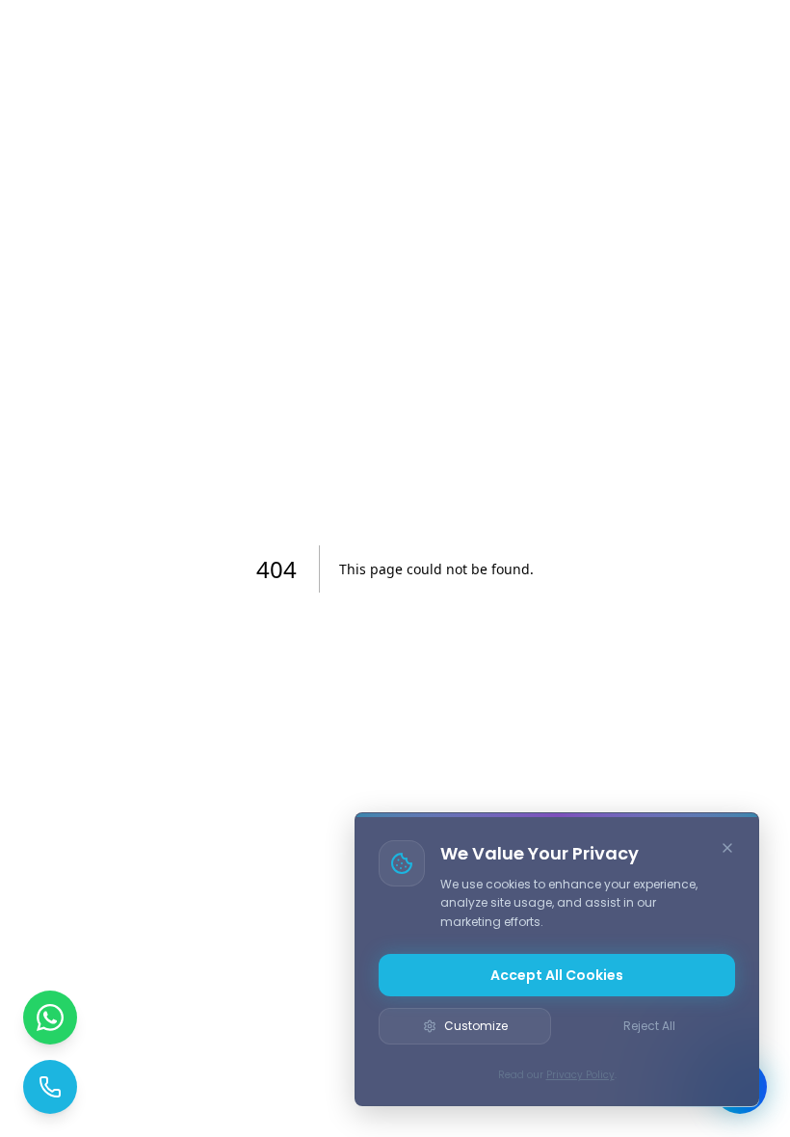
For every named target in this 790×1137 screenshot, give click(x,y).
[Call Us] (50, 1087)
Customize (476, 1026)
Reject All (649, 1026)
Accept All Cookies (556, 975)
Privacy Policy (580, 1075)
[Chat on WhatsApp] (50, 1017)
